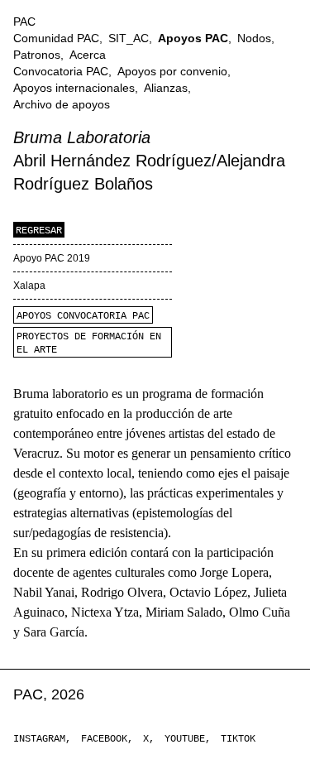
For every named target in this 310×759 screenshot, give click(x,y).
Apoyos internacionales (74, 87)
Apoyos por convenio (172, 71)
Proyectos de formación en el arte (89, 343)
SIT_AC (128, 38)
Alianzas (166, 87)
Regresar (39, 231)
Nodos (254, 38)
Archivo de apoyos (61, 104)
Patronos (36, 54)
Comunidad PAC (56, 38)
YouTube (185, 739)
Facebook (104, 739)
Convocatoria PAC (60, 71)
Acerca (87, 54)
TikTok (238, 739)
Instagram (39, 739)
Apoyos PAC (193, 38)
